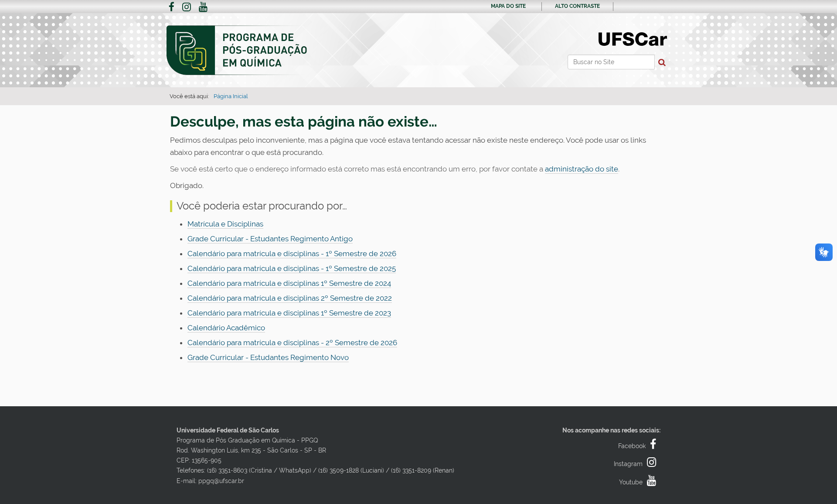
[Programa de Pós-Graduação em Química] (237, 50)
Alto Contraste (577, 6)
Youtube (631, 482)
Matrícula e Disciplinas (225, 223)
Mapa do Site (508, 6)
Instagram (628, 463)
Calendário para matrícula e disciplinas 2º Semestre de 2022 (289, 298)
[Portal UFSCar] (633, 38)
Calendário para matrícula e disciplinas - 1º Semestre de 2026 (291, 253)
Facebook (632, 445)
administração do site (581, 169)
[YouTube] (203, 7)
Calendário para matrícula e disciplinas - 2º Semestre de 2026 (292, 342)
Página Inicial (231, 96)
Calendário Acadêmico (226, 327)
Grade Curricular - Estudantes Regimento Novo (268, 357)
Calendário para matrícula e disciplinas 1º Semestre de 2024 (289, 283)
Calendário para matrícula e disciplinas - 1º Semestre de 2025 (291, 268)
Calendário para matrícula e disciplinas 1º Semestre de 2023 (289, 313)
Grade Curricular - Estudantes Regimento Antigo (270, 238)
